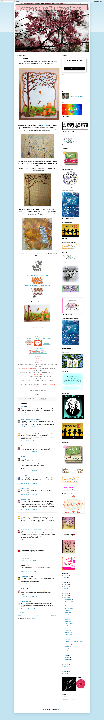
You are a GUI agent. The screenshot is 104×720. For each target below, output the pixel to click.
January (67, 661)
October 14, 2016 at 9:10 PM (28, 609)
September (68, 644)
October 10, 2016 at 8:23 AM (28, 440)
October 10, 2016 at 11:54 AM (29, 524)
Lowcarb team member (27, 548)
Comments (67, 699)
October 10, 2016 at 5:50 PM (28, 560)
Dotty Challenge (69, 623)
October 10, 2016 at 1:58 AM (28, 414)
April (66, 655)
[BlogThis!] (41, 399)
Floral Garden (68, 610)
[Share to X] (43, 399)
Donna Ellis (24, 499)
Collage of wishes (69, 628)
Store (37, 358)
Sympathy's (68, 630)
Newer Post (21, 615)
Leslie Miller (24, 475)
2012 (65, 671)
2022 (65, 584)
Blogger (59, 709)
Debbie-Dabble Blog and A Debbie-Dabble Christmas (35, 529)
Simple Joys (68, 612)
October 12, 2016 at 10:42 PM (29, 596)
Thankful (67, 614)
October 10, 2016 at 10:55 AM (29, 510)
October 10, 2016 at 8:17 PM (28, 571)
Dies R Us (39, 328)
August (67, 646)
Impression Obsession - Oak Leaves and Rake (37, 285)
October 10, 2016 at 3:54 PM (28, 543)
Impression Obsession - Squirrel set (37, 259)
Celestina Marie (25, 515)
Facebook (37, 362)
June (66, 650)
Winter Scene (68, 606)
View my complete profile (76, 96)
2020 (65, 588)
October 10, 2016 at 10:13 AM (29, 470)
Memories (67, 637)
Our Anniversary (69, 608)
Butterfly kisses (69, 617)
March (67, 657)
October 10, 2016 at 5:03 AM (28, 426)
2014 (65, 666)
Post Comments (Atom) (31, 618)
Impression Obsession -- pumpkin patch (37, 275)
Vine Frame (68, 639)
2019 (65, 591)
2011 (65, 673)
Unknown (23, 431)
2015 (65, 664)
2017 (65, 595)
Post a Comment (24, 612)
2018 (65, 593)
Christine (23, 488)
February (67, 659)
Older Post (54, 615)
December (68, 599)
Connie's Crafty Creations (49, 8)
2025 (65, 577)
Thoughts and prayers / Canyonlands (74, 641)
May (66, 653)
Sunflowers (68, 621)
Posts (65, 696)
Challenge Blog (37, 360)
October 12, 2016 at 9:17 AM (28, 583)
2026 (65, 575)
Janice (23, 406)
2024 (65, 580)
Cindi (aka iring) (25, 576)
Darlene (23, 445)
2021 (65, 586)
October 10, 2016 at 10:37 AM (29, 494)
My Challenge (68, 625)
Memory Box (44, 125)
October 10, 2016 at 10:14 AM (29, 483)
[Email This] (39, 399)
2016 (65, 597)
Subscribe (74, 69)
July (66, 648)
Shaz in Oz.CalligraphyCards (29, 419)
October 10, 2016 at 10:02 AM (29, 451)
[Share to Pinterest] (46, 399)
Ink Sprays (67, 619)
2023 (65, 582)
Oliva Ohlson (24, 601)
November (68, 601)
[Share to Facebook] (44, 399)
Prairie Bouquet (69, 634)
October (67, 604)
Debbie (23, 589)
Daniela (23, 456)
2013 (65, 669)
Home (37, 615)
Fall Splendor (68, 632)
